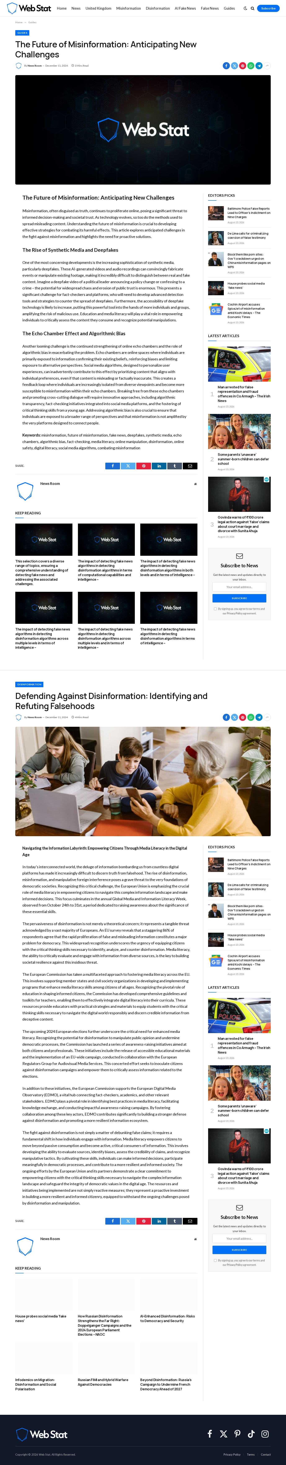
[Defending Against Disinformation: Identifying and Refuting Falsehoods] (143, 781)
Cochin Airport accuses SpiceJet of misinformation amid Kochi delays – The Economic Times (246, 310)
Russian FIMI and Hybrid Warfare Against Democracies (103, 1382)
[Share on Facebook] (226, 65)
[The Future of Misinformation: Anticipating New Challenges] (143, 130)
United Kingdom (98, 8)
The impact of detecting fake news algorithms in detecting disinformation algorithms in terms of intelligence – (167, 636)
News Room (35, 65)
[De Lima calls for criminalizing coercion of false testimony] (216, 238)
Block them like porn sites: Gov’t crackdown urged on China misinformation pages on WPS (249, 260)
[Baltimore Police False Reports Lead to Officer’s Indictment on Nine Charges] (216, 213)
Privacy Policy (234, 613)
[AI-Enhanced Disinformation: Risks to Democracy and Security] (168, 1295)
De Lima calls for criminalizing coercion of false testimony (248, 235)
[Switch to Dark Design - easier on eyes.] (245, 8)
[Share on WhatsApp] (250, 65)
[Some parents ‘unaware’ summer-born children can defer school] (239, 431)
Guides (229, 8)
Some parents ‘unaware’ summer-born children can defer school (243, 459)
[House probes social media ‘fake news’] (216, 288)
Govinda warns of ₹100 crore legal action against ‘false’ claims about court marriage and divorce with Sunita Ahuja (243, 524)
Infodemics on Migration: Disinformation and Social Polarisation (35, 1384)
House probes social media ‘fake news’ (246, 285)
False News (210, 8)
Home (62, 8)
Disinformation (158, 8)
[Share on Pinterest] (242, 65)
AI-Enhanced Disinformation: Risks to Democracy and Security (167, 1318)
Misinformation (128, 8)
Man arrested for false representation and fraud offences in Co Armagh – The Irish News (244, 394)
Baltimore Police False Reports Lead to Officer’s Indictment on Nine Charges (249, 213)
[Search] (252, 8)
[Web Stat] (28, 8)
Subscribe (268, 8)
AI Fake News (185, 8)
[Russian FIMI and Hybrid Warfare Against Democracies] (106, 1358)
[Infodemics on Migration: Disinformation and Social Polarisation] (43, 1358)
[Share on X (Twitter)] (234, 65)
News (76, 8)
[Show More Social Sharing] (267, 65)
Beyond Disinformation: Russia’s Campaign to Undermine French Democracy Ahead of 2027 (166, 1384)
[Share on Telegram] (259, 65)
